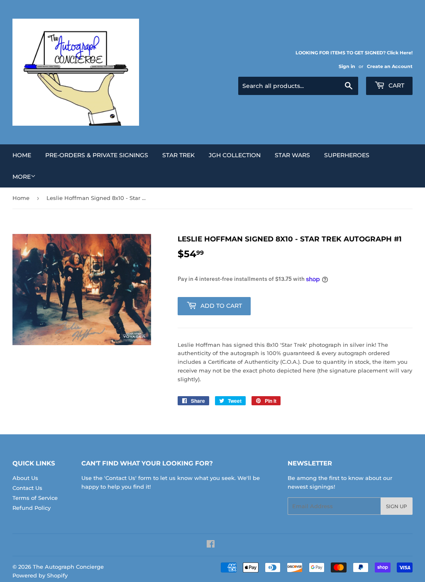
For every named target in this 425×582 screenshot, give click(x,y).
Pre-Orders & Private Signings (96, 155)
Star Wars (292, 155)
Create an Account (390, 66)
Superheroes (346, 155)
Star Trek (178, 155)
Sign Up (396, 506)
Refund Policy (31, 507)
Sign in (347, 66)
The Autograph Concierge (68, 566)
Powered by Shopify (40, 575)
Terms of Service (35, 497)
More (21, 176)
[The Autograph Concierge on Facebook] (210, 545)
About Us (25, 478)
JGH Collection (235, 155)
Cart (395, 85)
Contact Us (27, 488)
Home (21, 155)
